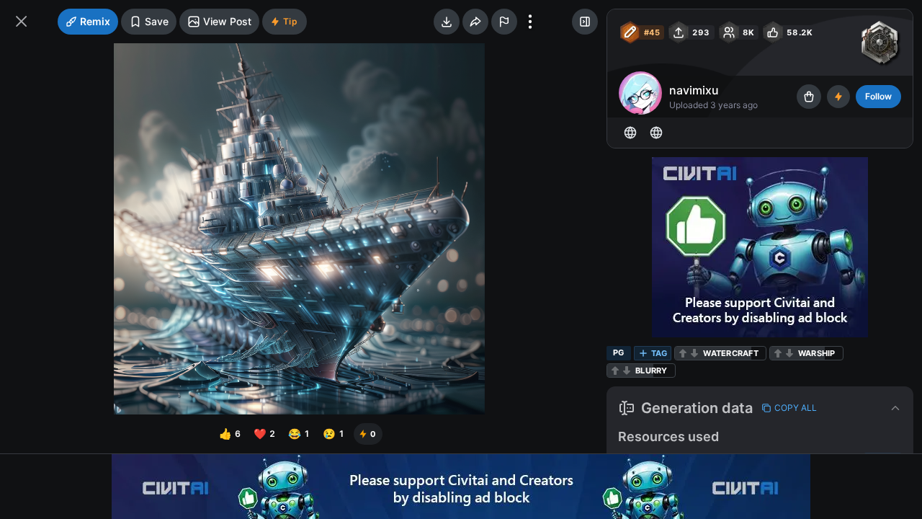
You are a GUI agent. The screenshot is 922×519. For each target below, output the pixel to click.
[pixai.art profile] (656, 132)
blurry (651, 370)
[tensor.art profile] (630, 132)
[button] (760, 408)
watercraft (730, 353)
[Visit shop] (809, 96)
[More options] (530, 22)
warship (817, 353)
